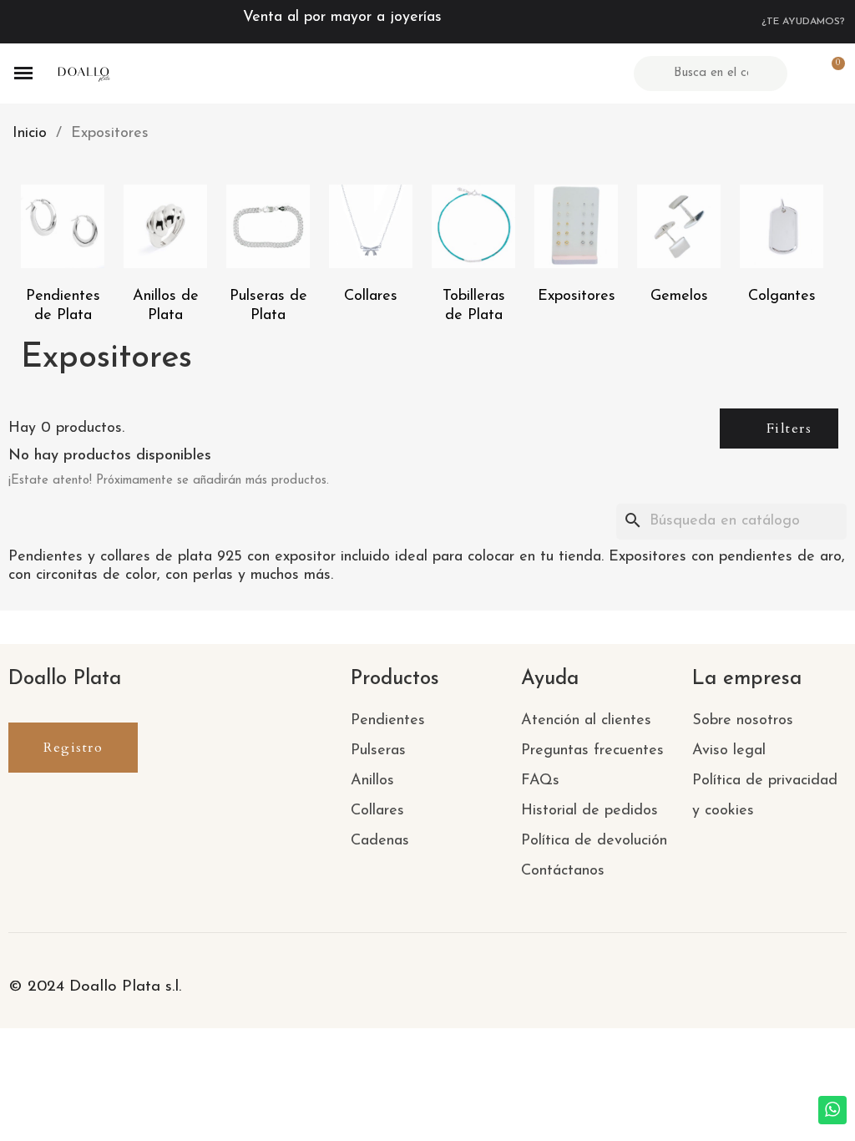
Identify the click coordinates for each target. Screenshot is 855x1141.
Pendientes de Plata (63, 306)
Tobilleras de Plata (474, 306)
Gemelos (679, 296)
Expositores (576, 296)
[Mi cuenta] (802, 73)
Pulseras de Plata (268, 306)
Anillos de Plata (166, 306)
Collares (370, 296)
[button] (779, 428)
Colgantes (782, 296)
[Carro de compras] (830, 73)
